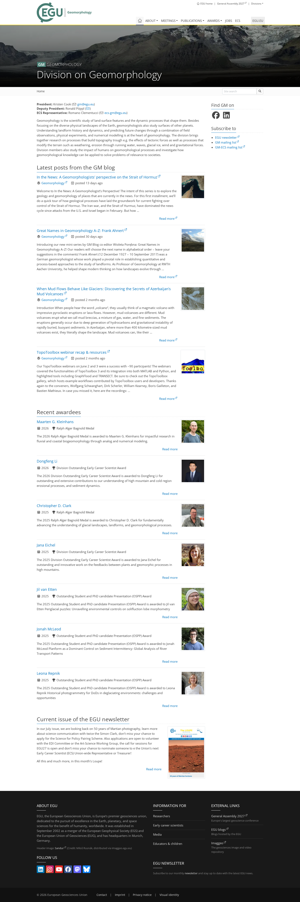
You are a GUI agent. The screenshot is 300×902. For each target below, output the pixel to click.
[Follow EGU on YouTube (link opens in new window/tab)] (59, 870)
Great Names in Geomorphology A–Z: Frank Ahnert (80, 230)
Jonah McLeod (49, 629)
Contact (102, 895)
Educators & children (167, 844)
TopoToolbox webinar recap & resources (72, 352)
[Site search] (260, 91)
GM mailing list (225, 142)
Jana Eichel (46, 545)
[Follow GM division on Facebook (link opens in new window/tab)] (216, 115)
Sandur (59, 848)
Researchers (161, 816)
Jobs (228, 21)
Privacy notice (142, 895)
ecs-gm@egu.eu (115, 113)
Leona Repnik (48, 673)
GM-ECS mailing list (228, 147)
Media (157, 834)
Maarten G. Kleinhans (55, 421)
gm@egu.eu (85, 104)
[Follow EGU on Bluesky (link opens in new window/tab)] (86, 870)
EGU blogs (218, 829)
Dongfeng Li (47, 461)
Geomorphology (52, 183)
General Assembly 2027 (228, 816)
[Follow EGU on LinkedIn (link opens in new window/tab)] (40, 870)
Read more (166, 218)
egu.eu (257, 21)
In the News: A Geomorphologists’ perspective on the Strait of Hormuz (97, 177)
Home (41, 91)
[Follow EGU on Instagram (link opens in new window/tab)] (50, 870)
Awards (213, 21)
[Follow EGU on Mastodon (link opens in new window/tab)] (77, 870)
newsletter (191, 873)
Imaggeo (217, 843)
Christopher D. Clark (54, 505)
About (150, 21)
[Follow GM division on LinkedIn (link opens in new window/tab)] (226, 115)
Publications (191, 21)
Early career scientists (168, 825)
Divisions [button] (256, 3)
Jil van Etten (47, 589)
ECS (237, 21)
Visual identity (169, 895)
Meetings (168, 21)
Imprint (120, 895)
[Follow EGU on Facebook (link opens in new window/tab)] (68, 870)
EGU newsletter (226, 137)
